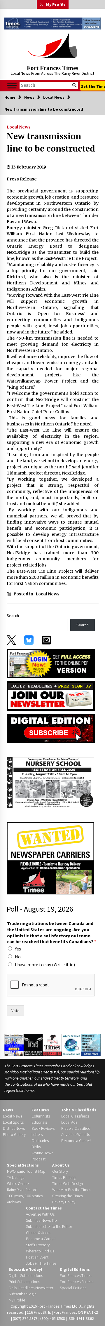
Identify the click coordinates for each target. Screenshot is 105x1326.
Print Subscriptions (24, 1281)
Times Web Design (67, 1183)
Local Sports (13, 1122)
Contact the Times (44, 1208)
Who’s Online (18, 1183)
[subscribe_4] (51, 695)
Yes (18, 949)
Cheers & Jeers (38, 1232)
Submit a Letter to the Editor (49, 1226)
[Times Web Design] (91, 1044)
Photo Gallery (14, 1134)
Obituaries (40, 1140)
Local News (19, 127)
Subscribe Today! (25, 1269)
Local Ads (69, 1122)
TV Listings (15, 1177)
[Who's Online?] (71, 1044)
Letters (37, 1134)
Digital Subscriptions (26, 1275)
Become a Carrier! (76, 1140)
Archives (14, 1202)
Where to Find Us (40, 1251)
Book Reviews (43, 1128)
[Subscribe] (52, 1045)
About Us (61, 1165)
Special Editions (73, 1287)
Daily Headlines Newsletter (31, 1287)
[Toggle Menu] (12, 85)
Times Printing (64, 1177)
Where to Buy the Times (71, 1189)
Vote (15, 1010)
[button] (41, 4)
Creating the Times (67, 1195)
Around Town (42, 1152)
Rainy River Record (22, 1189)
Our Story (60, 1171)
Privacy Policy (63, 1202)
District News (14, 1128)
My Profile (56, 4)
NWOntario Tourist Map (26, 1171)
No (18, 957)
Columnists (41, 1116)
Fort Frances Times (52, 68)
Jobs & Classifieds (78, 1110)
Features (40, 1110)
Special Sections (23, 1165)
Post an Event (37, 1257)
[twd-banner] (52, 23)
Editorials (39, 1122)
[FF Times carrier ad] (50, 858)
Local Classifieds (75, 1116)
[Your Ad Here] (33, 1044)
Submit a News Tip (41, 1220)
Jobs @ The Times (41, 1263)
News (8, 1110)
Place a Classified (75, 1128)
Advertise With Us (75, 1134)
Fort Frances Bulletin (77, 1281)
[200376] (50, 782)
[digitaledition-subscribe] (51, 728)
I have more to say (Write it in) (45, 964)
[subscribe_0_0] (51, 663)
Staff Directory (38, 1244)
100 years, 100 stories (25, 1195)
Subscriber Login (22, 1294)
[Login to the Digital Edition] (14, 1044)
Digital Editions (75, 1269)
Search (13, 615)
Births (36, 1146)
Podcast (39, 1159)
